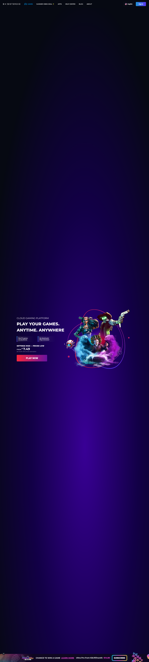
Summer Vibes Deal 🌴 (45, 4)
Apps (60, 4)
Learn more (67, 658)
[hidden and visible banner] (3, 653)
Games (30, 4)
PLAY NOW (32, 358)
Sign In (141, 4)
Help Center (70, 4)
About (89, 4)
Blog (81, 4)
